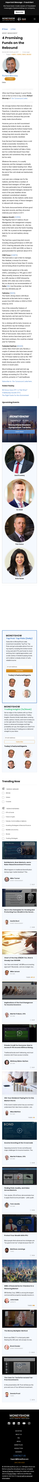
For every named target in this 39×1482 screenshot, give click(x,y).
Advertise (18, 1431)
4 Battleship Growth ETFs (11, 393)
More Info (19, 12)
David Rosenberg (20, 475)
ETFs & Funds (10, 812)
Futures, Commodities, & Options (16, 821)
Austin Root (14, 921)
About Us (19, 1434)
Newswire (18, 1452)
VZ (34, 977)
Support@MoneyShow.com (19, 1459)
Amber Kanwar (19, 578)
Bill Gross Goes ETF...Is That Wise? (14, 390)
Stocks (8, 834)
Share (6, 29)
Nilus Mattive (15, 1112)
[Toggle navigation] (34, 19)
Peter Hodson (19, 544)
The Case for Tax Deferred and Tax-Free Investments (18, 1379)
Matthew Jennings (17, 1249)
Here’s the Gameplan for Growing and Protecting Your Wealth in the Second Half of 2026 (19, 911)
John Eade (14, 1300)
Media (18, 1441)
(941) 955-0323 (19, 1462)
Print (13, 29)
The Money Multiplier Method (16, 1331)
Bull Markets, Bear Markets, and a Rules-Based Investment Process (17, 863)
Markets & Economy (12, 830)
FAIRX (24, 54)
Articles (8, 793)
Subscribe (19, 671)
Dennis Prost (15, 1393)
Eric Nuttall (19, 510)
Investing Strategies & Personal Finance (18, 825)
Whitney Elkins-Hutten (19, 1061)
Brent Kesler (15, 1346)
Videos (8, 797)
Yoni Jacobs (15, 1204)
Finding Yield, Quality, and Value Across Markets (17, 1189)
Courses (8, 801)
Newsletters (18, 1448)
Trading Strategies (12, 838)
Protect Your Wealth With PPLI (16, 1235)
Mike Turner (15, 878)
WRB (33, 1305)
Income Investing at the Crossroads (18, 1143)
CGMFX (13, 54)
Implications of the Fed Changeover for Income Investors (18, 1004)
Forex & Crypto (10, 817)
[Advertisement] (19, 606)
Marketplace (18, 1445)
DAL (8, 286)
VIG (34, 1117)
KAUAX (29, 54)
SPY (32, 977)
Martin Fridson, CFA (17, 1014)
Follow (10, 79)
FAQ (18, 1438)
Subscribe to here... (17, 381)
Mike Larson (15, 971)
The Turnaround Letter (19, 98)
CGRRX (19, 54)
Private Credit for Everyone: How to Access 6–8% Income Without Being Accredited (18, 1046)
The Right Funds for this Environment (15, 395)
